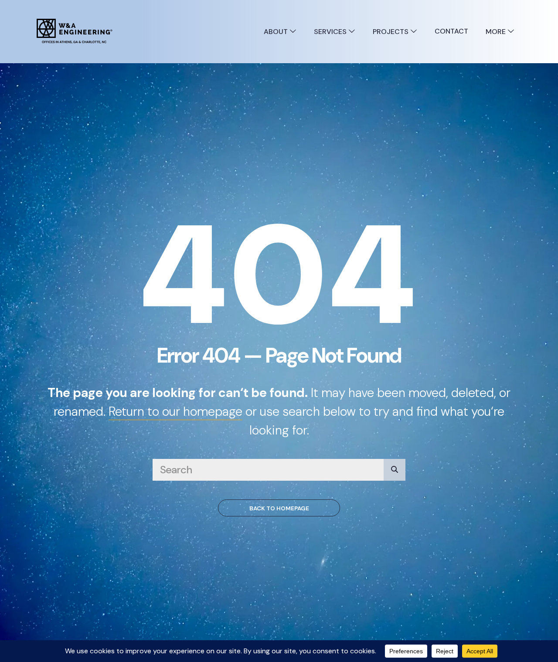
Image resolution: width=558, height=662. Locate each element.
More (496, 31)
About (276, 31)
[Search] (394, 470)
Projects (391, 31)
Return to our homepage (175, 411)
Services (331, 31)
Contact (451, 31)
